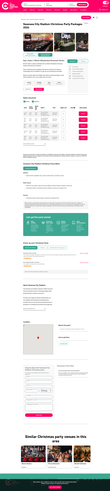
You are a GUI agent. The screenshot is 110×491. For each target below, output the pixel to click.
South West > (23, 19)
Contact (105, 6)
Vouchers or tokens (30, 247)
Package (42, 247)
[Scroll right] (86, 42)
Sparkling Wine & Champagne (57, 247)
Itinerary (83, 61)
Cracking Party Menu (30, 168)
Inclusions (72, 61)
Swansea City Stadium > (35, 19)
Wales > (28, 19)
